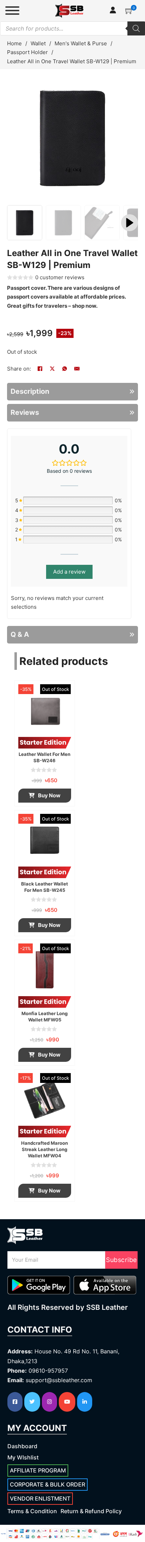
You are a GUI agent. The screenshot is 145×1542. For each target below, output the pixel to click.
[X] (52, 369)
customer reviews (59, 277)
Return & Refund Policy (91, 1511)
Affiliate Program (38, 1470)
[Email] (76, 369)
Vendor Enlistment (40, 1498)
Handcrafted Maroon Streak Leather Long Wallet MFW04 (44, 1149)
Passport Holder (27, 52)
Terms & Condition (32, 1511)
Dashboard (22, 1446)
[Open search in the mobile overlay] (72, 28)
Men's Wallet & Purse (81, 43)
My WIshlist (23, 1457)
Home (14, 43)
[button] (129, 11)
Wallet (38, 43)
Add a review (69, 571)
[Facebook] (39, 369)
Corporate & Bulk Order (47, 1484)
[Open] (12, 10)
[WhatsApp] (64, 369)
